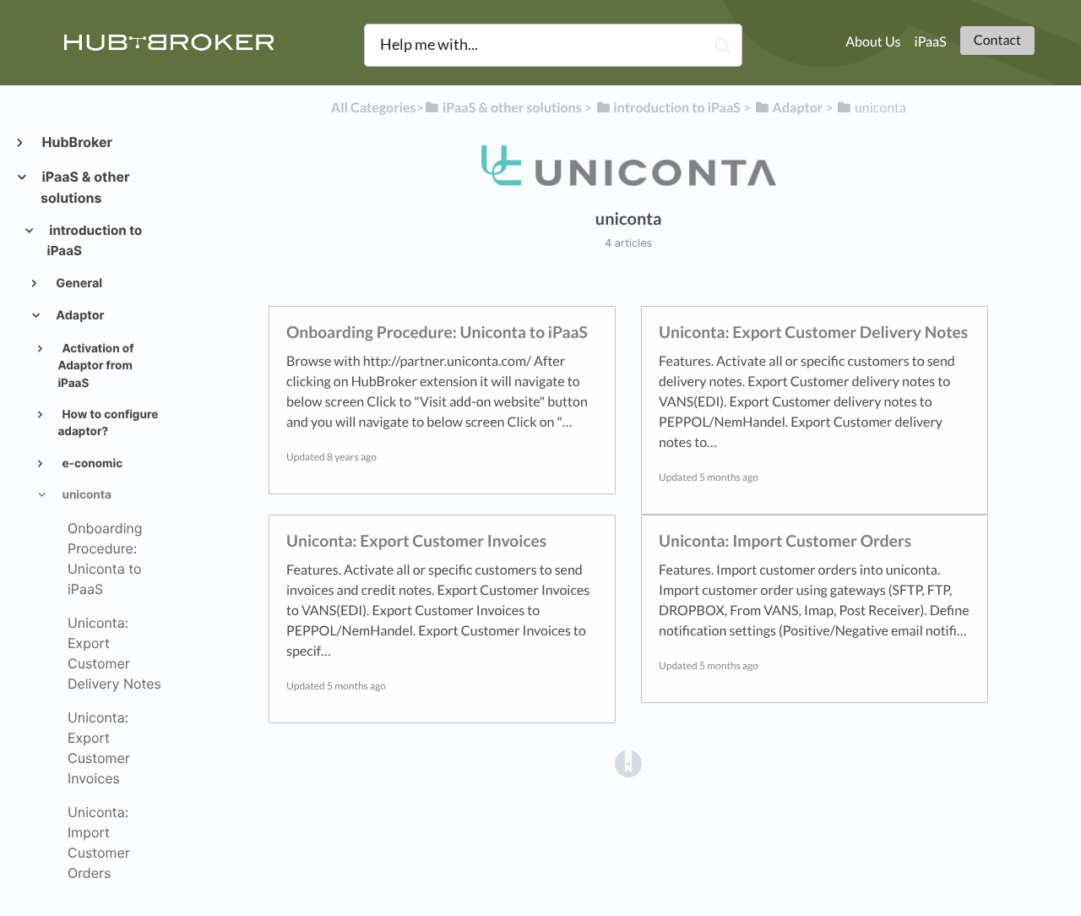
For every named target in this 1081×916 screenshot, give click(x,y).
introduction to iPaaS (95, 240)
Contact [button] (997, 40)
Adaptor (79, 315)
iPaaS (931, 42)
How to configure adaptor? (107, 423)
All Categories (373, 108)
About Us (872, 42)
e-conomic (90, 464)
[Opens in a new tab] (628, 763)
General (77, 283)
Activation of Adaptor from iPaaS (95, 366)
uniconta (85, 495)
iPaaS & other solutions (85, 187)
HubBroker (76, 142)
